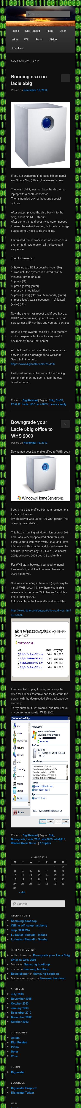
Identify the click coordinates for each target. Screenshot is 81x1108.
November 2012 (21, 1017)
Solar (63, 30)
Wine (15, 39)
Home (15, 30)
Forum (39, 39)
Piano (49, 30)
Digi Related (32, 30)
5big (51, 400)
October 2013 (20, 1003)
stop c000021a (20, 930)
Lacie (25, 404)
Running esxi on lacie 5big (29, 80)
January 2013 (20, 1008)
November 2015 (21, 998)
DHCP (59, 400)
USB (32, 404)
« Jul (22, 892)
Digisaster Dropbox (24, 1088)
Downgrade (18, 839)
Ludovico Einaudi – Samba (29, 939)
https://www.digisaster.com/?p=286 (33, 364)
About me (17, 48)
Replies (45, 843)
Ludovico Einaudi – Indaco (29, 935)
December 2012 (21, 1012)
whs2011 (59, 839)
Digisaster (17, 1072)
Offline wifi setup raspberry (29, 925)
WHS (37, 839)
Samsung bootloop (24, 921)
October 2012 (20, 1022)
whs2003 (42, 404)
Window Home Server (24, 843)
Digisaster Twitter (22, 1092)
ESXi (14, 404)
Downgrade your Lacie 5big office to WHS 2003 (32, 429)
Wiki (26, 39)
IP (19, 404)
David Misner (20, 973)
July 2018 (17, 994)
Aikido (53, 39)
